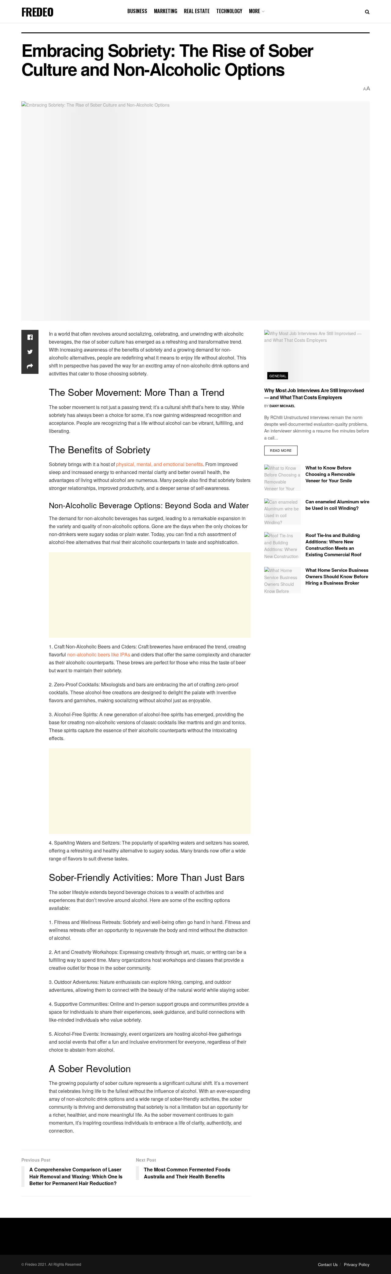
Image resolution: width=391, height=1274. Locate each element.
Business (137, 11)
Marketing (165, 11)
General (277, 375)
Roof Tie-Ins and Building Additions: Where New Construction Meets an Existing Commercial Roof (333, 545)
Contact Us (328, 1264)
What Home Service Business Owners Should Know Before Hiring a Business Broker (336, 576)
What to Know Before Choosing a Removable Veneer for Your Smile (330, 474)
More (254, 11)
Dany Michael (282, 405)
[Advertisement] (149, 595)
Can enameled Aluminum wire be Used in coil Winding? (337, 504)
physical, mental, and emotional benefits (159, 464)
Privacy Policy (357, 1264)
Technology (229, 11)
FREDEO (37, 11)
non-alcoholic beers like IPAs (98, 654)
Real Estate (197, 11)
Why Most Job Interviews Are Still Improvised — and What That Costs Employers (314, 393)
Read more (281, 450)
